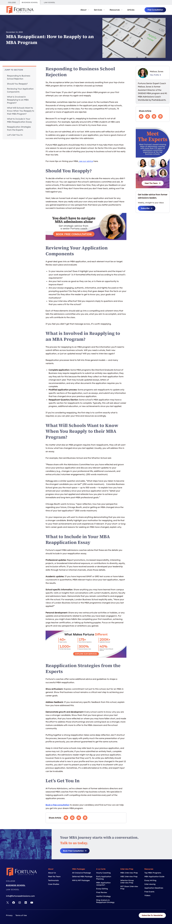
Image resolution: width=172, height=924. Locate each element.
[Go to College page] (12, 2)
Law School (12, 889)
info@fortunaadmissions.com (20, 896)
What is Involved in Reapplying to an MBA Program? (18, 99)
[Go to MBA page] (30, 2)
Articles (130, 10)
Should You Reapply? (17, 83)
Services (98, 10)
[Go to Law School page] (49, 2)
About (83, 10)
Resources (115, 10)
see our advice (86, 161)
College (10, 881)
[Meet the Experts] (152, 158)
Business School (15, 885)
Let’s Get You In (15, 135)
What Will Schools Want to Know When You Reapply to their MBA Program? (20, 111)
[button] (155, 9)
